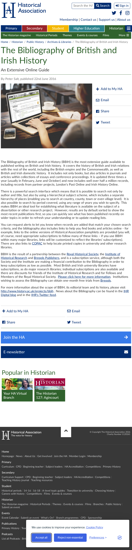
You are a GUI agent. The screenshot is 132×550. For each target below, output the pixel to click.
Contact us (88, 19)
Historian (116, 28)
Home (4, 42)
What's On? (47, 518)
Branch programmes (67, 518)
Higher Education (87, 28)
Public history (113, 504)
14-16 (27, 490)
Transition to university (80, 490)
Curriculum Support (12, 477)
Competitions (93, 466)
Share (105, 111)
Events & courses (87, 35)
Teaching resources (42, 480)
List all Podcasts (11, 538)
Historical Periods (46, 35)
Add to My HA (112, 89)
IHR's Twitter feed (43, 295)
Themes (67, 35)
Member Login (77, 456)
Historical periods (12, 490)
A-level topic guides (53, 490)
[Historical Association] (24, 16)
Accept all (41, 537)
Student (58, 28)
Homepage (8, 456)
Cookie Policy (94, 527)
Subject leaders (54, 466)
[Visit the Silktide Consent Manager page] (120, 538)
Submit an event (11, 507)
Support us (107, 19)
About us (123, 19)
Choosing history (104, 490)
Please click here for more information (84, 277)
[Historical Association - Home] (21, 438)
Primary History (112, 466)
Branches (98, 504)
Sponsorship (95, 518)
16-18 (36, 490)
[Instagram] (127, 13)
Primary (11, 28)
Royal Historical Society (82, 254)
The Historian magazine (17, 35)
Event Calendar (10, 518)
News (19, 456)
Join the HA (60, 456)
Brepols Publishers (46, 258)
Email (105, 100)
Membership (69, 19)
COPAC (37, 243)
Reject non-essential (70, 537)
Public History (35, 42)
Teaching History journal (15, 480)
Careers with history (13, 494)
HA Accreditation (74, 466)
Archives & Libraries (59, 42)
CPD (18, 466)
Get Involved (44, 456)
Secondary (34, 28)
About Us (30, 456)
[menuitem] (11, 28)
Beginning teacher (33, 466)
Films (106, 35)
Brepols (105, 280)
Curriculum (8, 466)
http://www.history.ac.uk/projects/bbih (27, 291)
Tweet (105, 122)
